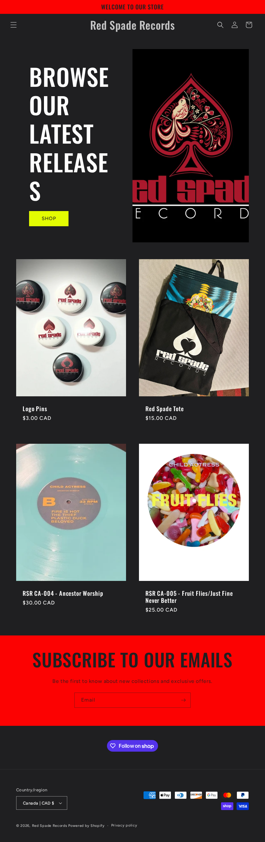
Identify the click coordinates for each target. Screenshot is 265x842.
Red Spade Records (49, 826)
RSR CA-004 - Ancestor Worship (63, 593)
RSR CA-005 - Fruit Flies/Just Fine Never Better (189, 597)
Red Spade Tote (164, 408)
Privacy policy (124, 825)
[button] (13, 25)
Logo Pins (35, 408)
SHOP (49, 218)
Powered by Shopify (86, 826)
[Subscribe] (183, 700)
